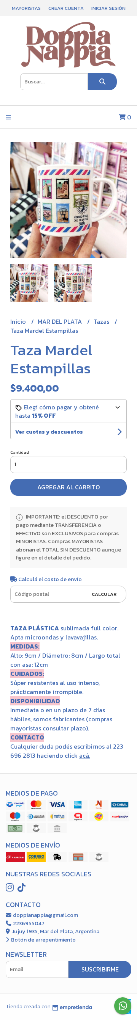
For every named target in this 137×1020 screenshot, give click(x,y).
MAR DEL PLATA (60, 321)
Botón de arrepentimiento (43, 939)
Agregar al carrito (68, 487)
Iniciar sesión (108, 8)
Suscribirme (100, 969)
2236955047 (28, 923)
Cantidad (19, 452)
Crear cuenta (66, 8)
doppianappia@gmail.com (45, 915)
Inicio (18, 321)
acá (84, 755)
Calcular (104, 594)
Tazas (102, 321)
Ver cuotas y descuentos (49, 432)
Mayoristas (26, 8)
